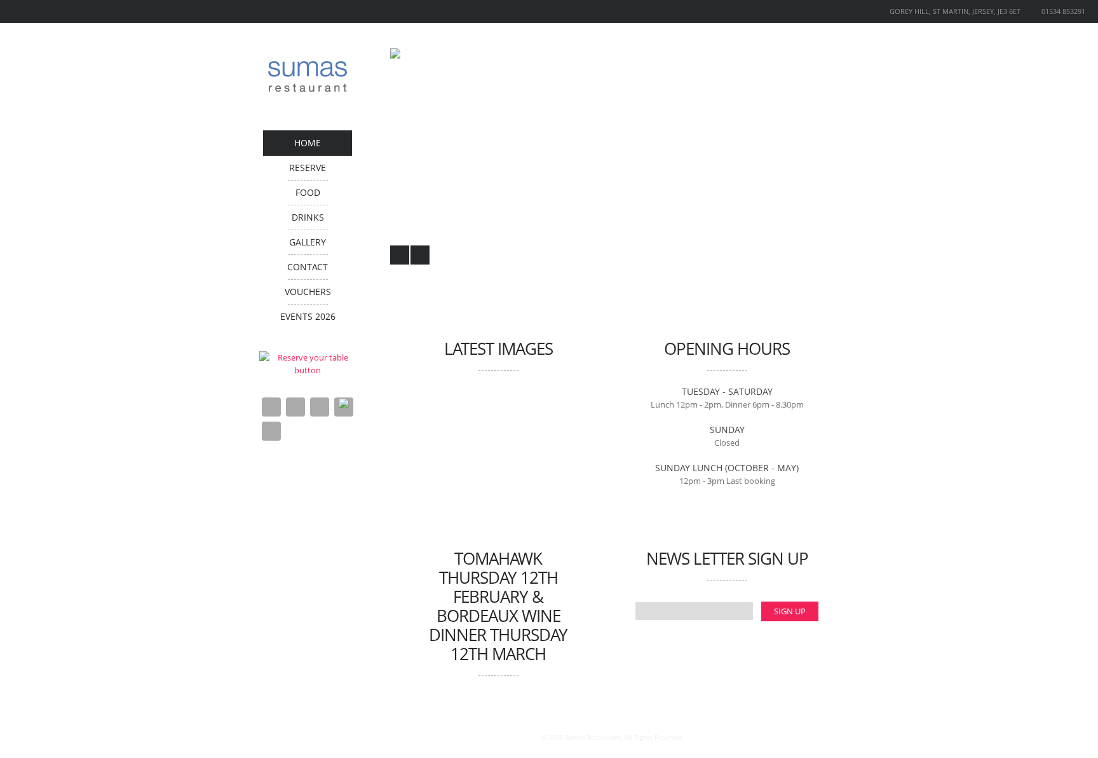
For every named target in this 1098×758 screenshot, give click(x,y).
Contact (307, 267)
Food (307, 192)
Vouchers (308, 292)
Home (307, 143)
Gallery (307, 242)
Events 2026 (308, 316)
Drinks (308, 217)
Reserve (307, 168)
